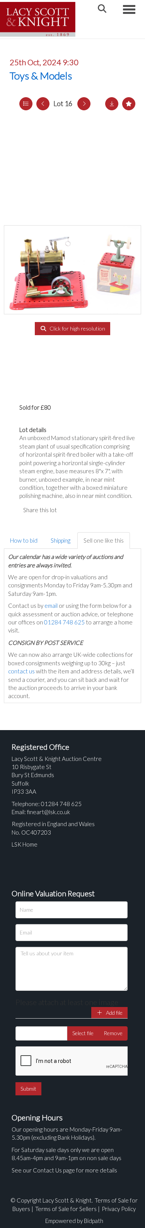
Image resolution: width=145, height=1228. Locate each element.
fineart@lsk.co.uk (48, 811)
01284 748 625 (64, 622)
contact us (21, 671)
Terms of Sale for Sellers (66, 1208)
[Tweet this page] (85, 509)
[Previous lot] (42, 103)
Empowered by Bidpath (74, 1220)
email (51, 605)
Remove (113, 1033)
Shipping (60, 540)
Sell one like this (104, 540)
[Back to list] (25, 103)
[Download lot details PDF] (111, 103)
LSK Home (25, 844)
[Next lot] (83, 103)
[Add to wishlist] (128, 103)
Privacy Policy (119, 1208)
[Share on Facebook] (69, 509)
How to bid (24, 540)
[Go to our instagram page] (100, 509)
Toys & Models (41, 75)
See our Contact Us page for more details (64, 1170)
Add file (114, 1012)
